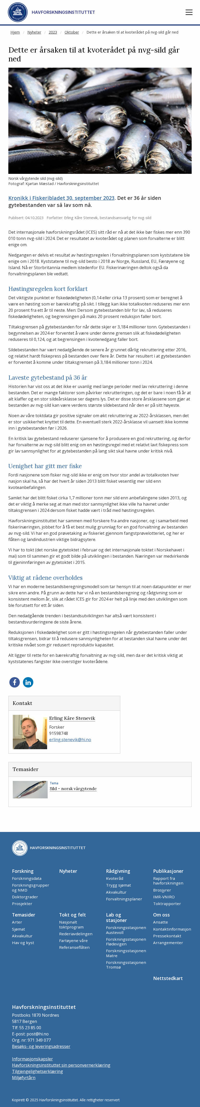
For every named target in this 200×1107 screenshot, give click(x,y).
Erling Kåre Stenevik (72, 718)
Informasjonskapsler (32, 1059)
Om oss (161, 915)
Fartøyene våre (73, 940)
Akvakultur (116, 892)
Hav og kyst (23, 942)
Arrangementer (168, 942)
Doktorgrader (25, 896)
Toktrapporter (167, 903)
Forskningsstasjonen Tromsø (126, 965)
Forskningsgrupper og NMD (30, 887)
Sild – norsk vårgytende (73, 788)
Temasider (23, 915)
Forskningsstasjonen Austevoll (126, 930)
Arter (17, 922)
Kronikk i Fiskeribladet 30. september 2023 (61, 197)
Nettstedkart (168, 978)
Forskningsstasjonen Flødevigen (126, 941)
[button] (189, 12)
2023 (53, 32)
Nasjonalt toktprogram (71, 924)
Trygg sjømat (118, 885)
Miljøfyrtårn (23, 1077)
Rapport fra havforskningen (168, 881)
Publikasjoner (168, 871)
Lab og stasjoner (116, 917)
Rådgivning (118, 871)
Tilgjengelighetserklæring (37, 1071)
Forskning (23, 871)
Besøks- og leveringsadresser (41, 1046)
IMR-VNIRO (164, 896)
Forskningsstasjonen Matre (126, 953)
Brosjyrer (162, 890)
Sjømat (18, 929)
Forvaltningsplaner (124, 898)
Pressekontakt (167, 935)
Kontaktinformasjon (172, 929)
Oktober (72, 32)
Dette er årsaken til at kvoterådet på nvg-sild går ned (132, 32)
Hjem (15, 32)
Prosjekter (22, 903)
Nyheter (34, 32)
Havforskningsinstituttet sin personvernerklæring (61, 1065)
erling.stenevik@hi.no (70, 739)
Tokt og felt (72, 915)
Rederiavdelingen (75, 933)
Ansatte (160, 922)
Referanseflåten (74, 947)
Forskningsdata (26, 878)
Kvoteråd (114, 878)
